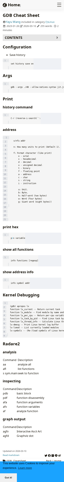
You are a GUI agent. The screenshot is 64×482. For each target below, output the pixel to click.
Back (49, 460)
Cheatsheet (19, 460)
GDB (9, 460)
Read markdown (11, 455)
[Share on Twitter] (46, 455)
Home (57, 460)
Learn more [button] (25, 467)
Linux (51, 22)
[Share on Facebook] (49, 455)
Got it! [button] (8, 477)
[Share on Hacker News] (52, 455)
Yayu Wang (13, 22)
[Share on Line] (56, 455)
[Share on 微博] (59, 455)
